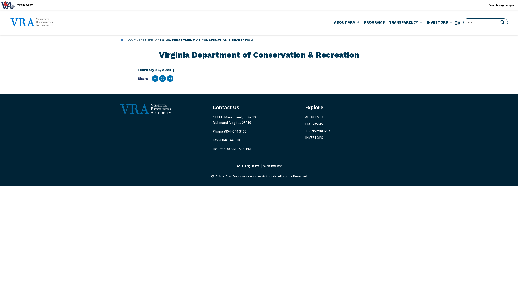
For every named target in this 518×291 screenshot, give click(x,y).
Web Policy (272, 166)
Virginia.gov (25, 4)
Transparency (403, 22)
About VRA (344, 22)
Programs (374, 22)
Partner (146, 40)
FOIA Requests (248, 166)
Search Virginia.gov (501, 5)
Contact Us (226, 107)
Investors (437, 22)
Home (130, 40)
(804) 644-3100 (235, 131)
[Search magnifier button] (503, 22)
